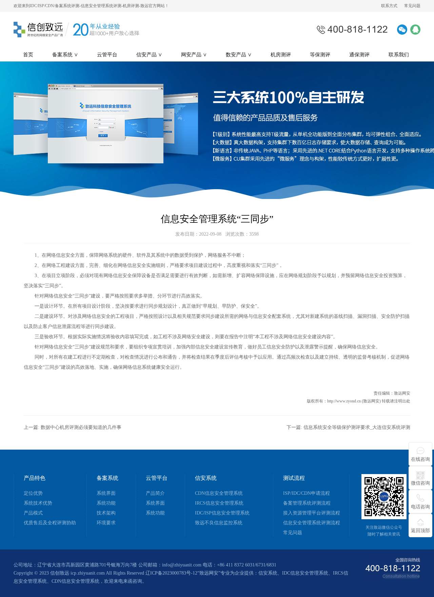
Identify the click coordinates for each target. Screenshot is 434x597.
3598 (254, 234)
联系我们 (399, 54)
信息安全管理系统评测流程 (311, 523)
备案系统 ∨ (65, 54)
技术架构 (106, 513)
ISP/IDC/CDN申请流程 (306, 493)
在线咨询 (420, 459)
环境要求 (106, 523)
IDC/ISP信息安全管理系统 (222, 513)
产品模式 (33, 513)
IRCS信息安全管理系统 (219, 503)
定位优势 (33, 493)
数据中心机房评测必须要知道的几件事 (81, 427)
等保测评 (320, 54)
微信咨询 (420, 483)
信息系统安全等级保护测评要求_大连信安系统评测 (356, 427)
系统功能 (106, 503)
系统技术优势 (38, 503)
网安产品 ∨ (194, 54)
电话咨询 (420, 506)
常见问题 (412, 5)
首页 (28, 54)
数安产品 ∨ (239, 54)
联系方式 (389, 5)
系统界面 (106, 493)
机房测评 (281, 54)
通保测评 (359, 54)
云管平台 (107, 54)
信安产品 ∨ (149, 54)
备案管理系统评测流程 (307, 503)
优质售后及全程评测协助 (50, 523)
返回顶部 (420, 530)
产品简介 (155, 493)
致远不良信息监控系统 (218, 523)
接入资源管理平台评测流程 (311, 513)
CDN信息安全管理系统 (219, 493)
